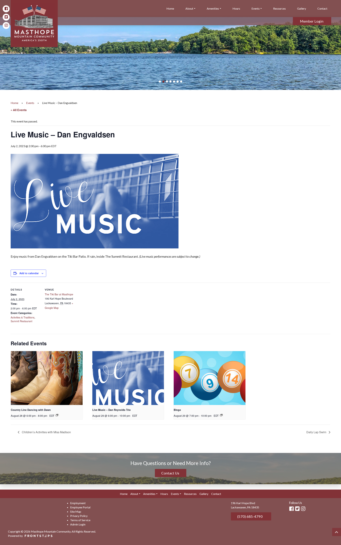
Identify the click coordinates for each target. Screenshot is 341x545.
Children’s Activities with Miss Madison (46, 432)
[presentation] (47, 378)
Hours (236, 8)
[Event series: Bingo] (221, 415)
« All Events (19, 110)
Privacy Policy (79, 515)
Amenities (213, 8)
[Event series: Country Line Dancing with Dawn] (57, 415)
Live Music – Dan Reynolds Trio (111, 410)
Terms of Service (80, 520)
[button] (160, 81)
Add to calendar (29, 273)
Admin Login (77, 524)
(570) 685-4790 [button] (250, 516)
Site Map (75, 511)
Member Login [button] (312, 21)
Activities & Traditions (22, 317)
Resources (279, 8)
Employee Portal (80, 507)
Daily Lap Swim (316, 432)
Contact (322, 8)
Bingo (177, 410)
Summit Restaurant (21, 321)
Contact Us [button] (170, 473)
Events (255, 8)
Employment (78, 503)
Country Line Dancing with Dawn (31, 410)
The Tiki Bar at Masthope (59, 294)
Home (170, 8)
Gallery (301, 8)
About (189, 8)
